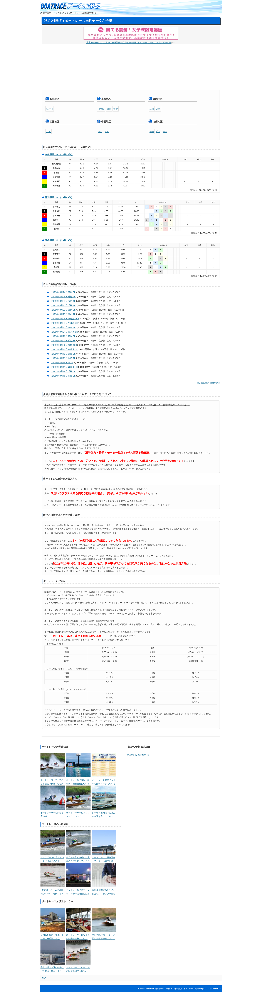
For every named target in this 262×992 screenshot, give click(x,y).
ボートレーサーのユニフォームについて (78, 814)
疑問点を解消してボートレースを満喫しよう (52, 936)
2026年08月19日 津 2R (62, 362)
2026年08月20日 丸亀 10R (64, 344)
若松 (151, 131)
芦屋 (158, 131)
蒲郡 (109, 108)
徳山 (100, 131)
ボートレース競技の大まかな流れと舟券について (103, 782)
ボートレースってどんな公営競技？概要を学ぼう (52, 782)
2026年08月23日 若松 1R (63, 305)
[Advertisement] (131, 67)
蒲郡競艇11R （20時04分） (59, 197)
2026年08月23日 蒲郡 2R (63, 314)
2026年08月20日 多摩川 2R (64, 349)
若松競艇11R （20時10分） (59, 240)
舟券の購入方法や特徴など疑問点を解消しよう (52, 969)
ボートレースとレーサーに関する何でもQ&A (78, 969)
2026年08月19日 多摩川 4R (64, 366)
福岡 (165, 131)
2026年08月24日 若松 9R (63, 292)
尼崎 (158, 108)
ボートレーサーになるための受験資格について (78, 936)
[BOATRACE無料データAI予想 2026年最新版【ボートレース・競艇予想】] (70, 6)
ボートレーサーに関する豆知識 (52, 814)
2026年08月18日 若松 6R (63, 371)
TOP (44, 978)
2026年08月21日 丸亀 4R (63, 327)
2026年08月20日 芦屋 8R (63, 340)
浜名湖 (101, 108)
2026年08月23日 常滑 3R (63, 309)
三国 (151, 108)
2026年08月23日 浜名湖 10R (65, 318)
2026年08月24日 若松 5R (63, 296)
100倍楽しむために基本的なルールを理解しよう (52, 892)
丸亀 (48, 131)
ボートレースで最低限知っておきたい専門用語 (103, 859)
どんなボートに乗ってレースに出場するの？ (52, 859)
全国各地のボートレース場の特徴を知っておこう (103, 936)
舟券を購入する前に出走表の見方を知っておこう (78, 859)
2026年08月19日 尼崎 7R (63, 358)
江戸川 (49, 108)
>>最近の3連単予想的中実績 (207, 383)
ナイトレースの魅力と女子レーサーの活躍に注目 (78, 892)
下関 (107, 131)
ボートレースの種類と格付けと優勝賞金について (78, 782)
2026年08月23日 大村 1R (63, 300)
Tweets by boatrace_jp (138, 754)
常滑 (115, 108)
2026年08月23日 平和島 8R (64, 322)
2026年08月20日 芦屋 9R (63, 336)
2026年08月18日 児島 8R (63, 375)
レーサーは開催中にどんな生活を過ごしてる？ (103, 814)
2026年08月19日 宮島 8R (63, 353)
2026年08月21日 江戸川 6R (64, 331)
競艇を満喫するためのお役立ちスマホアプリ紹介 (103, 892)
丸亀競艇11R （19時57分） (59, 154)
